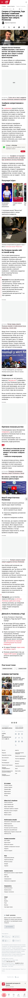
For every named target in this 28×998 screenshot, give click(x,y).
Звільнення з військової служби (12, 821)
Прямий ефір (7, 789)
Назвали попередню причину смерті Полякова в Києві (13, 472)
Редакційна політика (6, 755)
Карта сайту (18, 771)
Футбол (6, 901)
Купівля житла (7, 889)
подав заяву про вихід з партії (14, 648)
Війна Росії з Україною (10, 800)
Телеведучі (4, 760)
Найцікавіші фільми (9, 857)
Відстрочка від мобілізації (10, 829)
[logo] (6, 2)
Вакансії (17, 763)
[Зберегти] (24, 27)
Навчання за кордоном (10, 881)
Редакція (4, 752)
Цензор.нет (12, 380)
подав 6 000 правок (10, 654)
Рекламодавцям (5, 762)
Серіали (6, 865)
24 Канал (4, 6)
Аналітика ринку (8, 887)
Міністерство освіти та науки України (13, 872)
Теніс (5, 903)
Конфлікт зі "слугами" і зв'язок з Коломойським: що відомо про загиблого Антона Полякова (13, 158)
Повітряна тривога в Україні (11, 808)
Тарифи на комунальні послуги (12, 846)
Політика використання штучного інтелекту (7, 772)
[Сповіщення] (26, 2)
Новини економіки (9, 838)
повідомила (8, 108)
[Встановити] (14, 986)
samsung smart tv (16, 940)
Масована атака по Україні (10, 810)
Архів (16, 768)
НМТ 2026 (6, 876)
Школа (6, 874)
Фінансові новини (8, 844)
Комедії (6, 863)
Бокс (5, 899)
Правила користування (7, 765)
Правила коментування (20, 756)
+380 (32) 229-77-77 (10, 961)
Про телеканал (5, 757)
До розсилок (9, 926)
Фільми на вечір (8, 861)
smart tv (6, 940)
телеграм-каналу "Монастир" (14, 246)
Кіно (5, 855)
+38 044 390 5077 (19, 728)
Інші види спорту (8, 907)
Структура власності (19, 766)
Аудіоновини (7, 793)
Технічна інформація (20, 758)
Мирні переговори (8, 806)
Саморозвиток (7, 878)
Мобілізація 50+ (8, 823)
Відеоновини (7, 791)
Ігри (16, 773)
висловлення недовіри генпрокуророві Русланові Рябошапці (13, 642)
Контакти (17, 761)
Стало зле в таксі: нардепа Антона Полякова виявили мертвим (14, 98)
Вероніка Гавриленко (10, 22)
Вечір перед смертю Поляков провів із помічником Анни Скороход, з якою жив (14, 326)
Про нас (4, 750)
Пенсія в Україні (8, 850)
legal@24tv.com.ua (19, 963)
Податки (6, 848)
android (6, 936)
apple (16, 936)
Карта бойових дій (8, 804)
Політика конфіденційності (6, 768)
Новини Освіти (8, 870)
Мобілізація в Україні (10, 819)
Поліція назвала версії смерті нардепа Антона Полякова (13, 561)
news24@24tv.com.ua (7, 728)
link (15, 734)
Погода (6, 795)
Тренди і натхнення (9, 892)
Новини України (11, 6)
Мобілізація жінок (8, 825)
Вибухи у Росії (7, 812)
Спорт (6, 897)
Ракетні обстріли (8, 802)
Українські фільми (8, 859)
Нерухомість (8, 886)
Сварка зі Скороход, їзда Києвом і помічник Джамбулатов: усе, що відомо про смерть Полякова (21, 6)
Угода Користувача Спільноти (19, 753)
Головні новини (8, 785)
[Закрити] (25, 983)
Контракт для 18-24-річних (10, 827)
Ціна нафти (7, 840)
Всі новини (7, 783)
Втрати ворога (7, 814)
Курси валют (7, 842)
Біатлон (6, 905)
